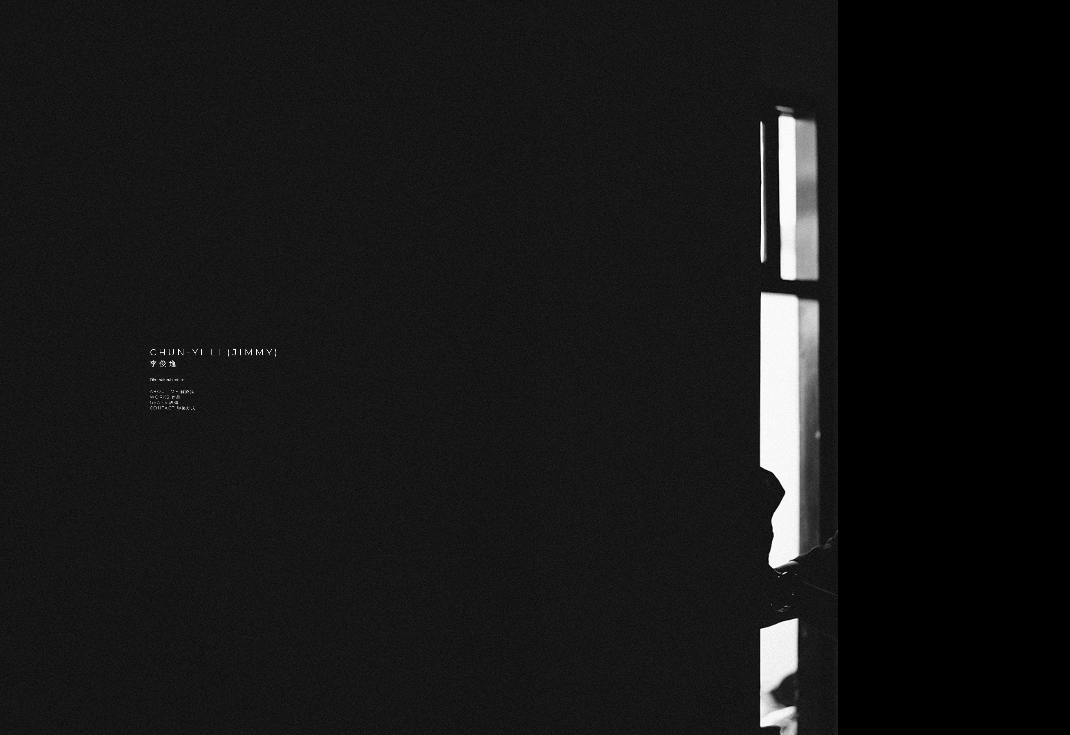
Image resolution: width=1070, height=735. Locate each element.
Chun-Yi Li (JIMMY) (215, 352)
